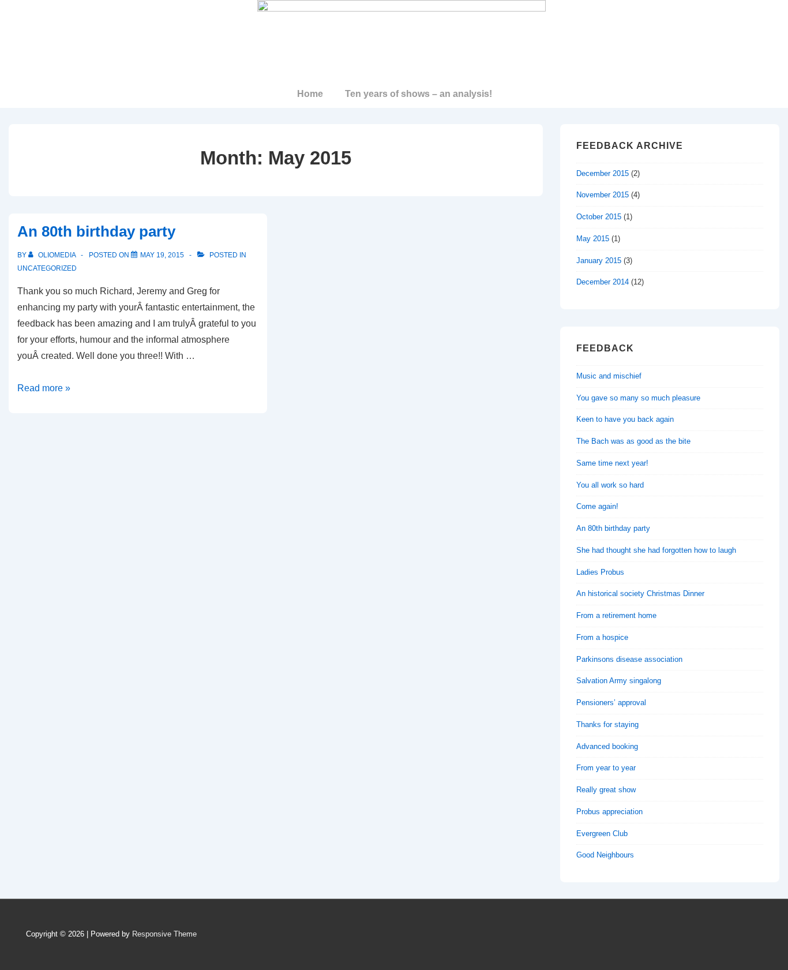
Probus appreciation (609, 811)
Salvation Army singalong (618, 680)
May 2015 (592, 238)
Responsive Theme (164, 934)
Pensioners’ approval (611, 702)
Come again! (597, 506)
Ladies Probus (600, 572)
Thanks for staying (607, 724)
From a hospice (602, 637)
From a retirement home (616, 615)
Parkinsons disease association (629, 659)
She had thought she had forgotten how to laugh (656, 550)
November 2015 (602, 194)
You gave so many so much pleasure (638, 398)
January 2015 (598, 260)
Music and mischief (608, 376)
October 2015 (598, 216)
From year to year (606, 767)
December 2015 (602, 173)
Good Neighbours (605, 855)
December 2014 (602, 282)
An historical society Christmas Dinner (640, 593)
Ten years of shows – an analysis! (418, 94)
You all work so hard (610, 485)
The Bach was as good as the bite (633, 441)
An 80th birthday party (96, 231)
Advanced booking (607, 746)
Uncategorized (47, 268)
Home (310, 94)
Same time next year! (612, 463)
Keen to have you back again (625, 419)
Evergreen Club (602, 833)
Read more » (43, 388)
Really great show (606, 789)
